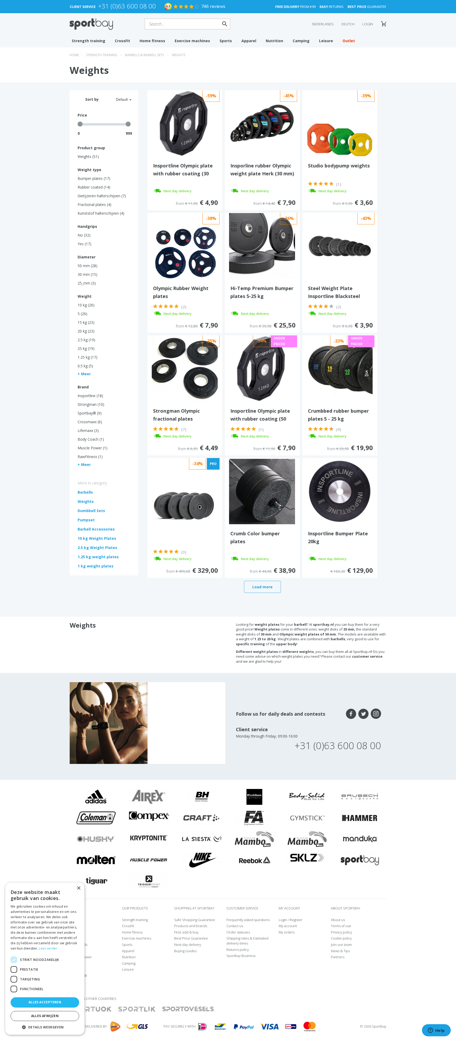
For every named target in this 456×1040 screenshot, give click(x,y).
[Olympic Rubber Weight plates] (185, 252)
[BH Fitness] (202, 796)
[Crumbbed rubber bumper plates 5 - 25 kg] (340, 368)
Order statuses (238, 932)
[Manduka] (360, 838)
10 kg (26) (86, 304)
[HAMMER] (360, 817)
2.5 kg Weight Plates (97, 547)
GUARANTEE (367, 6)
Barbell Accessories (96, 529)
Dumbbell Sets (91, 510)
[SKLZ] (307, 857)
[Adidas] (96, 796)
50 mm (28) (87, 265)
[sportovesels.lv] (188, 1009)
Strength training (88, 40)
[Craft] (201, 817)
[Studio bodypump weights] (340, 139)
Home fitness (152, 40)
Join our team (341, 944)
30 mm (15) (87, 274)
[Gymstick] (307, 817)
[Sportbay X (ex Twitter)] (363, 714)
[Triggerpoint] (149, 881)
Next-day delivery (187, 944)
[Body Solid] (307, 796)
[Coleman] (96, 817)
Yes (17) (84, 243)
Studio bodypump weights (339, 165)
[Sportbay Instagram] (376, 714)
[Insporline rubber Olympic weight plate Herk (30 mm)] (262, 123)
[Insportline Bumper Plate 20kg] (340, 490)
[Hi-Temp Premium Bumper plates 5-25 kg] (262, 245)
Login (367, 24)
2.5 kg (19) (86, 339)
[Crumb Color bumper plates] (262, 491)
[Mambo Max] (254, 838)
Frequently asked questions (248, 919)
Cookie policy (341, 938)
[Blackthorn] (254, 796)
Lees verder (48, 948)
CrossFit (122, 40)
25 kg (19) (86, 348)
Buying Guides (185, 950)
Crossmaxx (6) (90, 421)
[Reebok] (254, 860)
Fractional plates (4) (94, 204)
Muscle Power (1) (92, 447)
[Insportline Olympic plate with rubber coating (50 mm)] (262, 368)
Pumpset (86, 519)
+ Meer (84, 373)
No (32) (84, 235)
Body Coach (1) (91, 439)
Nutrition (274, 40)
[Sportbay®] (360, 860)
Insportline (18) (90, 395)
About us (338, 919)
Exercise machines (192, 40)
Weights (178, 55)
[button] (45, 1026)
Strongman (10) (91, 404)
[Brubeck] (360, 796)
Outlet (349, 40)
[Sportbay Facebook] (351, 714)
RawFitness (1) (90, 456)
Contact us (234, 925)
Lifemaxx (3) (88, 430)
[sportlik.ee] (137, 1009)
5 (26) (82, 313)
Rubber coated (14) (94, 187)
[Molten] (96, 860)
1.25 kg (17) (87, 357)
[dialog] (44, 959)
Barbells (85, 492)
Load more (262, 586)
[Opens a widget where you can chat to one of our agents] (436, 1030)
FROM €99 (295, 6)
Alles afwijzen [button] (45, 1016)
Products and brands (190, 925)
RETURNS (332, 6)
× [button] (78, 888)
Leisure (326, 40)
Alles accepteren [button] (44, 1002)
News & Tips (340, 950)
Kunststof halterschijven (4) (101, 213)
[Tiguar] (96, 881)
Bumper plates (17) (94, 178)
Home (74, 55)
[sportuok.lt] (91, 1009)
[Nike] (201, 860)
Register (296, 919)
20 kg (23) (86, 331)
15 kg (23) (86, 322)
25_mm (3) (87, 283)
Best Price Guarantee (191, 938)
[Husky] (96, 838)
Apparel (248, 40)
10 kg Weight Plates (97, 538)
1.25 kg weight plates (98, 556)
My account (288, 925)
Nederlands (323, 24)
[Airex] (149, 796)
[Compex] (149, 815)
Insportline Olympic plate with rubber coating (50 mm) (260, 419)
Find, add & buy (186, 932)
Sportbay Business (240, 955)
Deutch (347, 24)
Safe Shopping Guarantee (194, 919)
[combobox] (117, 99)
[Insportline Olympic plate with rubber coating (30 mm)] (185, 123)
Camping (301, 40)
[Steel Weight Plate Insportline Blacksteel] (340, 245)
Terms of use (341, 925)
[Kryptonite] (149, 837)
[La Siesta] (201, 838)
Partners (337, 957)
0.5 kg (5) (85, 365)
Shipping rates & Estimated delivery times (247, 941)
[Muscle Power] (149, 860)
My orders (286, 932)
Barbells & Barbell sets (144, 55)
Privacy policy (341, 932)
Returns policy (237, 949)
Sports (226, 40)
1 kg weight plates (95, 566)
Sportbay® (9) (90, 413)
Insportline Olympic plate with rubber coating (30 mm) (183, 173)
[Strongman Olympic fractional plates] (185, 368)
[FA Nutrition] (254, 817)
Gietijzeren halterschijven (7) (102, 195)
